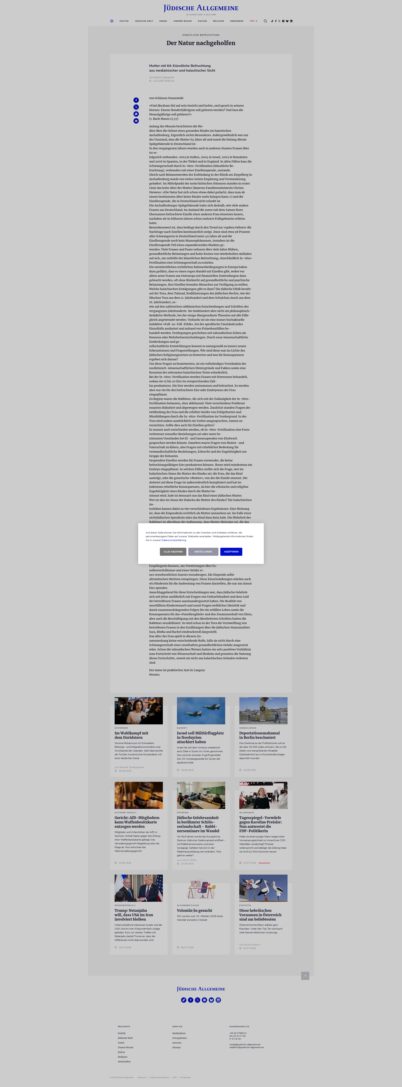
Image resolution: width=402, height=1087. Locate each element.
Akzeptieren (231, 551)
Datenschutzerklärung (174, 540)
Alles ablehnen (173, 551)
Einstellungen (203, 551)
